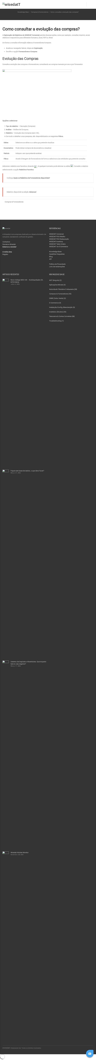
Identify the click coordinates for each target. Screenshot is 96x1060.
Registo (5, 254)
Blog (51, 257)
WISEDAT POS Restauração (59, 239)
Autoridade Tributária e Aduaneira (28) (63, 289)
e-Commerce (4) (55, 303)
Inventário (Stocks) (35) (57, 312)
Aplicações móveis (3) (57, 285)
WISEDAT (58, 246)
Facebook (75, 1047)
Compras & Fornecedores (39, 12)
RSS (91, 1047)
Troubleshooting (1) (56, 321)
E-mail (85, 1047)
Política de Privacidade (57, 264)
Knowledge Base (55, 252)
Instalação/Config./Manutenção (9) (62, 307)
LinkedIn (80, 1047)
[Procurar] (90, 4)
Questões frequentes (56, 254)
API (50, 259)
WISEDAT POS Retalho (57, 236)
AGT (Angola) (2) (55, 280)
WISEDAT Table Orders (57, 244)
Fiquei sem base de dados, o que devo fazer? (27, 471)
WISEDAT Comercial (56, 234)
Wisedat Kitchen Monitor (20, 852)
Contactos (6, 242)
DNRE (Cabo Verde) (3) (57, 298)
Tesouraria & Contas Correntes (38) (62, 316)
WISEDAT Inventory (56, 241)
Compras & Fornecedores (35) (60, 294)
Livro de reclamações (57, 267)
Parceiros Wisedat (9, 244)
